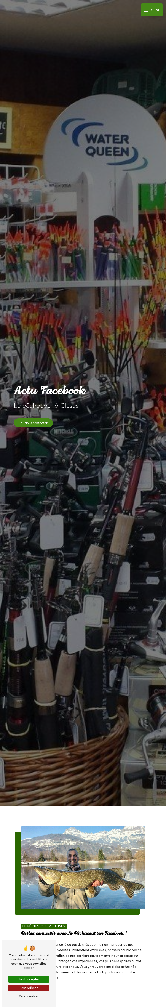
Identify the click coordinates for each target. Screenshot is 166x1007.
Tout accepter (28, 979)
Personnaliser (29, 996)
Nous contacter (36, 423)
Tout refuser (29, 988)
